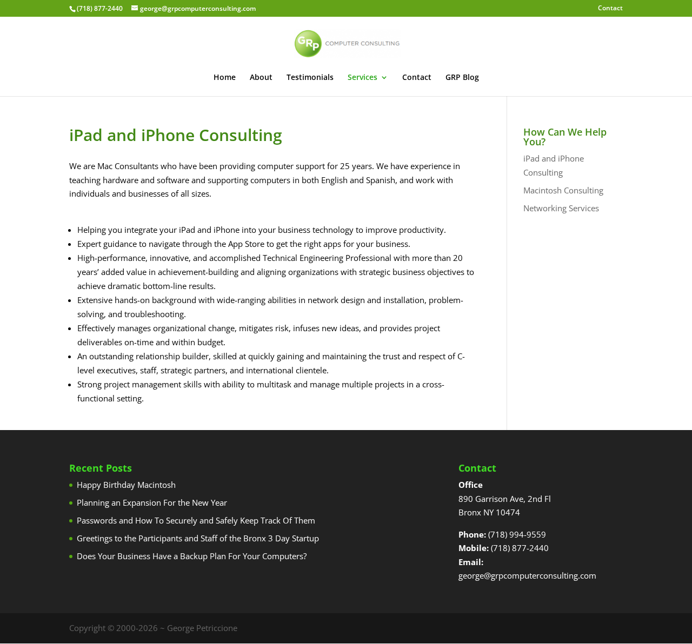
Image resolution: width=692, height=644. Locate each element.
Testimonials (310, 77)
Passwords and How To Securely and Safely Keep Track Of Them (196, 520)
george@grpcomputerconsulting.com (527, 575)
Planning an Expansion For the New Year (152, 502)
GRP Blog (462, 77)
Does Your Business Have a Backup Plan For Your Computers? (192, 556)
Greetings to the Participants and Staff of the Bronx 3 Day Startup (198, 538)
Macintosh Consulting (563, 190)
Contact (610, 8)
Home (225, 77)
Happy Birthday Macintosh (126, 484)
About (261, 77)
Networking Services (561, 208)
